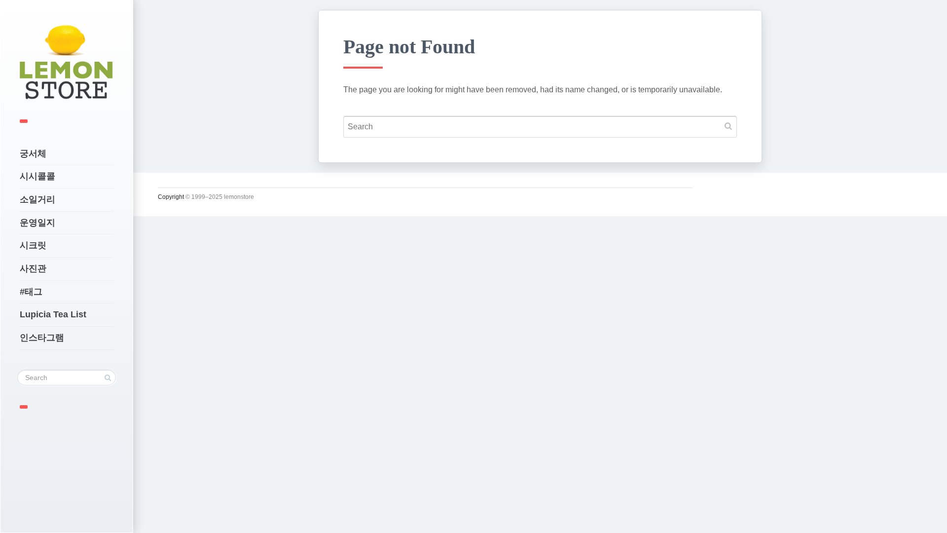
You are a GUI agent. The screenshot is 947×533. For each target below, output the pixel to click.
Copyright (171, 196)
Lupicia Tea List (53, 314)
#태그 (31, 292)
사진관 (33, 268)
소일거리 (37, 199)
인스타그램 (42, 338)
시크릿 (33, 245)
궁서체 (33, 153)
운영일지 (37, 223)
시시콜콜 (37, 176)
